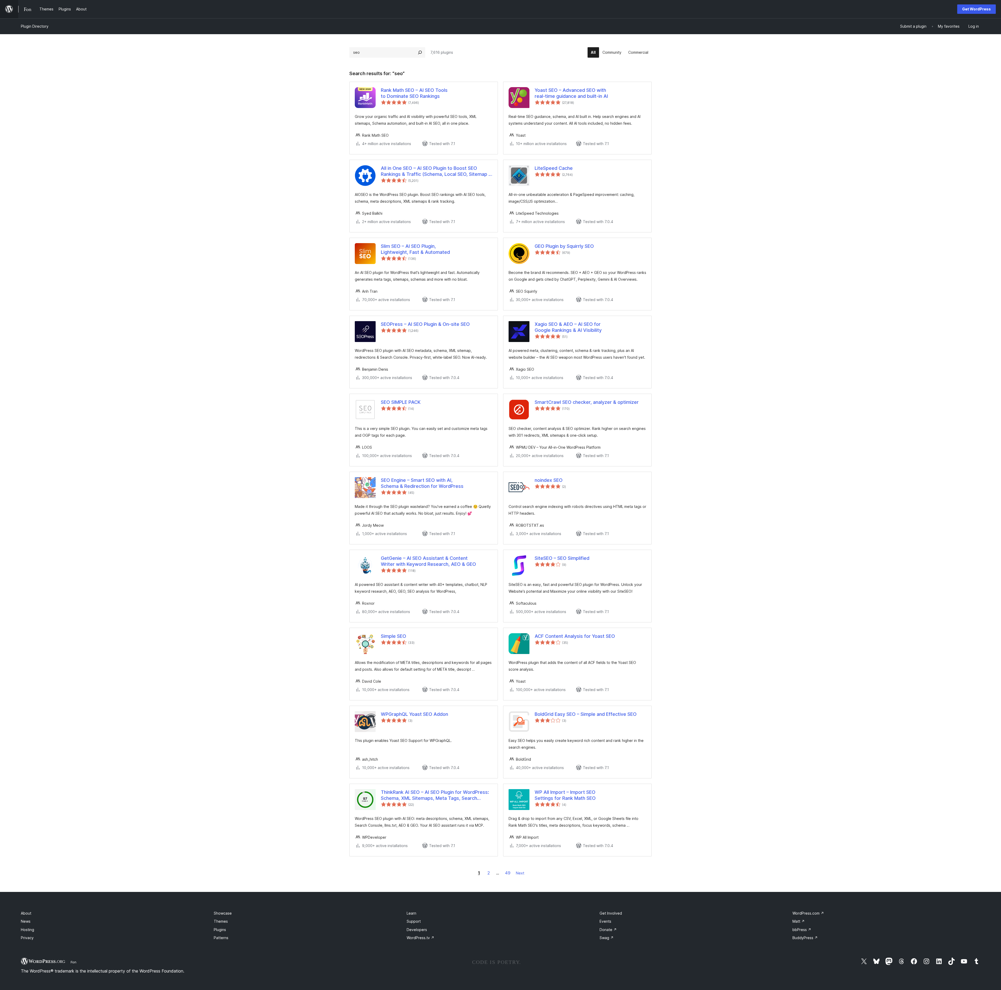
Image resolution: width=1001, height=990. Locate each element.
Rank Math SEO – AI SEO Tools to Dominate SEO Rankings (414, 93)
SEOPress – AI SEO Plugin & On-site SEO (425, 324)
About (26, 913)
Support (414, 921)
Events (605, 921)
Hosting (27, 929)
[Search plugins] (420, 52)
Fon (73, 962)
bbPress (801, 929)
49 (507, 872)
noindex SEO (549, 480)
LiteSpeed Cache (554, 168)
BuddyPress (805, 937)
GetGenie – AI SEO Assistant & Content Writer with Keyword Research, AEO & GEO (428, 561)
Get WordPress (976, 9)
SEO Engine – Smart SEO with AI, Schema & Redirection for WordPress (422, 483)
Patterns (221, 937)
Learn (411, 913)
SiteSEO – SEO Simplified (562, 558)
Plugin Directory (34, 26)
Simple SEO (393, 636)
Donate (608, 929)
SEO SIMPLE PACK (400, 402)
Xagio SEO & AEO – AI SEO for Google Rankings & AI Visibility (568, 327)
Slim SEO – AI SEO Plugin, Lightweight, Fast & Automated (415, 249)
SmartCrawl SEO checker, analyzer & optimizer (587, 402)
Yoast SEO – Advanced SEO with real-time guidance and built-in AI (571, 93)
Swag (607, 937)
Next (520, 873)
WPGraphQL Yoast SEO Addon (414, 714)
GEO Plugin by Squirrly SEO (564, 246)
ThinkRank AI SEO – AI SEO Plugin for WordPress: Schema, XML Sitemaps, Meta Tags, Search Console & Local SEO (435, 795)
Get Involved (611, 913)
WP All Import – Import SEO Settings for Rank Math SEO (565, 795)
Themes (221, 921)
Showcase (223, 913)
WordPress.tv (420, 937)
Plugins (220, 929)
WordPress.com (808, 913)
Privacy (27, 937)
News (25, 921)
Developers (417, 929)
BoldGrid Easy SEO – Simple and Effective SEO (586, 714)
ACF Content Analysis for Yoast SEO (575, 636)
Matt (798, 921)
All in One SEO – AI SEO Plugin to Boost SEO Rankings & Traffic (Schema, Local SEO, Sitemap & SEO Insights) (436, 171)
